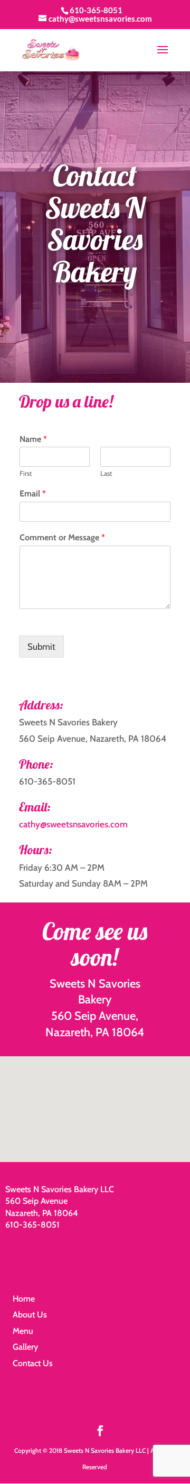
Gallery (25, 1347)
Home (24, 1299)
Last (106, 473)
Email (33, 493)
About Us (30, 1315)
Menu (23, 1331)
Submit (41, 646)
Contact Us (33, 1363)
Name (33, 439)
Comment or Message (62, 537)
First (26, 473)
